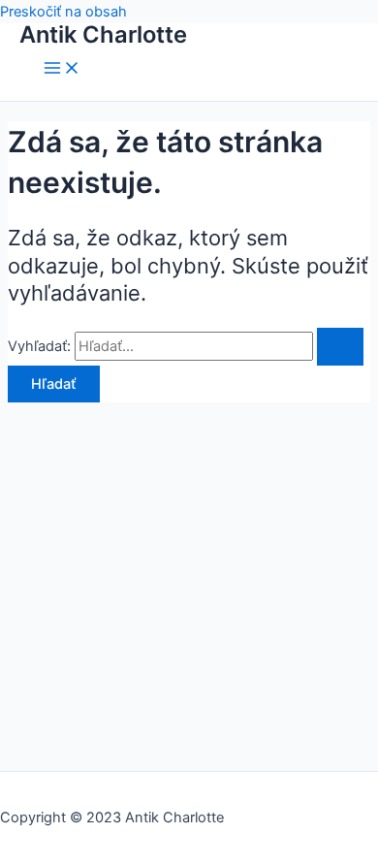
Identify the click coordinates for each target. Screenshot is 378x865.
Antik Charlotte (103, 34)
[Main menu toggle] (62, 69)
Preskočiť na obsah (63, 11)
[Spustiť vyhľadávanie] (340, 347)
